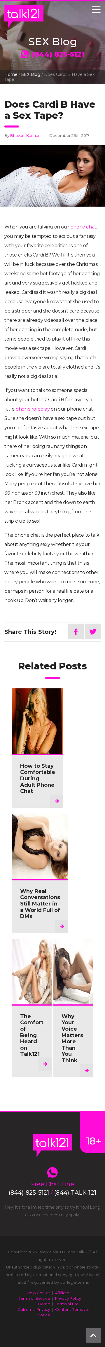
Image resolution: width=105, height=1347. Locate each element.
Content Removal (72, 1309)
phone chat (83, 227)
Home (11, 74)
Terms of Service (34, 1298)
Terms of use (67, 1303)
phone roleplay (32, 409)
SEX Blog (30, 74)
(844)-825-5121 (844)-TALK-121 (52, 1192)
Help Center (38, 1292)
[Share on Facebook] (76, 631)
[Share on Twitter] (93, 631)
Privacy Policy (68, 1298)
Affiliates (63, 1292)
